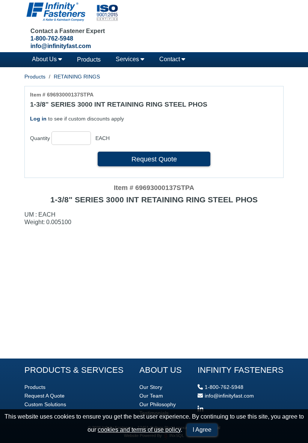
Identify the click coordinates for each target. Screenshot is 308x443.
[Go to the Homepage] (71, 12)
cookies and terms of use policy (139, 429)
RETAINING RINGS (77, 77)
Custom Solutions (45, 404)
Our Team (151, 396)
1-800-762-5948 (51, 38)
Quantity (40, 138)
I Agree (202, 429)
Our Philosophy (157, 404)
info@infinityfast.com (60, 46)
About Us (45, 59)
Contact (170, 59)
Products (89, 59)
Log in (38, 119)
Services (128, 59)
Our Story (150, 387)
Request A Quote (44, 396)
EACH (102, 138)
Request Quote (154, 159)
